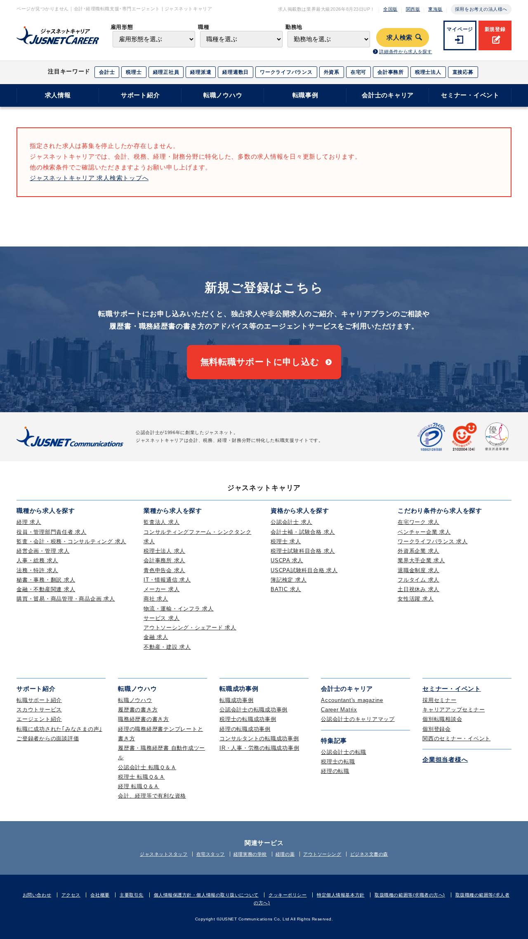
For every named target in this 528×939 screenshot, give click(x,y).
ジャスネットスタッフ (164, 854)
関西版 (413, 9)
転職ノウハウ (223, 95)
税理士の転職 (338, 761)
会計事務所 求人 (164, 560)
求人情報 (58, 95)
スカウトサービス (39, 710)
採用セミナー (439, 700)
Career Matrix (339, 710)
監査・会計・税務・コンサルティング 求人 (71, 541)
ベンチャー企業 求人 (424, 532)
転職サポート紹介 (39, 700)
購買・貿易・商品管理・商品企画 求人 (65, 599)
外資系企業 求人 (418, 551)
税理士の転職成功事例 (247, 719)
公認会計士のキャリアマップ (358, 719)
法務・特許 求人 (37, 570)
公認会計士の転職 (343, 752)
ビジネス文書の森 (369, 854)
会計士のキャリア (388, 95)
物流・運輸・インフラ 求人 (179, 609)
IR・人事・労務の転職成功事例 (259, 748)
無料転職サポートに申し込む (260, 361)
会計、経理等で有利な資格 (152, 796)
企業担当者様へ (445, 759)
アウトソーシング (322, 854)
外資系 (331, 72)
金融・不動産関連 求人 (45, 589)
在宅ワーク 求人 (418, 522)
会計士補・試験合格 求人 (303, 532)
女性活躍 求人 (416, 599)
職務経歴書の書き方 (143, 719)
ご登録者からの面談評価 (47, 738)
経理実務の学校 (250, 854)
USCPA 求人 (287, 560)
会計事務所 (390, 72)
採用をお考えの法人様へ (481, 9)
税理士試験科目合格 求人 (303, 551)
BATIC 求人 (286, 589)
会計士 (107, 72)
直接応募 (463, 72)
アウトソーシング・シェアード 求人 (190, 627)
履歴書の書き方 (138, 710)
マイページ (460, 29)
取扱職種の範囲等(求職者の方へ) (410, 894)
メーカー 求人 (161, 589)
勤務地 (293, 27)
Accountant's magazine (352, 700)
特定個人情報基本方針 (341, 894)
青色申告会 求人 (164, 570)
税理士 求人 (286, 541)
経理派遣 (200, 72)
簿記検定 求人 (288, 580)
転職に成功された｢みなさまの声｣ (59, 729)
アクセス (70, 894)
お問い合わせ (37, 894)
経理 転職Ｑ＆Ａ (138, 786)
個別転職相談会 (442, 719)
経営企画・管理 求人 (43, 551)
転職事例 (305, 95)
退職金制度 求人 (418, 570)
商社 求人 (156, 599)
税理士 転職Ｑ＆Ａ (141, 777)
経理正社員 (166, 72)
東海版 (435, 9)
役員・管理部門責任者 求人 (51, 532)
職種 (203, 27)
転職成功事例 (236, 700)
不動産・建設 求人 (167, 647)
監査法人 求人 (161, 522)
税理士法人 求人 (164, 551)
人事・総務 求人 (37, 560)
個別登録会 (436, 729)
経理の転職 (335, 771)
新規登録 (495, 29)
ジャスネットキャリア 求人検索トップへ (89, 177)
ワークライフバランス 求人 (433, 541)
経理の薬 (285, 854)
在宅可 (358, 72)
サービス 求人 (161, 618)
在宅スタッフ (210, 854)
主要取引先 (132, 894)
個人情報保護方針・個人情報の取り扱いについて (206, 894)
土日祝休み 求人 (418, 589)
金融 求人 (156, 637)
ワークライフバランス (286, 72)
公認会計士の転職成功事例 (253, 710)
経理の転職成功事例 (245, 729)
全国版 (390, 9)
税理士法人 (428, 72)
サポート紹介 (140, 95)
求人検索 (399, 37)
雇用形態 (122, 27)
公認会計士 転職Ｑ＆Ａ (147, 767)
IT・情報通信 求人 (167, 580)
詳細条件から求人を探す (405, 51)
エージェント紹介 (39, 719)
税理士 (133, 72)
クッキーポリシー (287, 894)
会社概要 (99, 894)
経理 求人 (28, 522)
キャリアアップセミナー (453, 710)
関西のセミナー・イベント (456, 738)
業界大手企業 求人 (421, 560)
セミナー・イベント (470, 95)
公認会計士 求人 (291, 522)
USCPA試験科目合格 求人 (304, 570)
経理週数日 (235, 72)
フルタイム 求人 (418, 580)
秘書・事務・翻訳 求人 (45, 580)
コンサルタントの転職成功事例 (259, 738)
